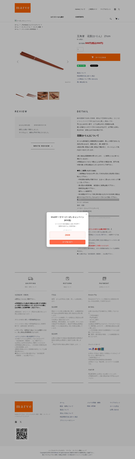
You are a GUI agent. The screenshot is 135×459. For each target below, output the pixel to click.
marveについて (80, 9)
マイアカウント (105, 9)
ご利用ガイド (92, 9)
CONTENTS (79, 17)
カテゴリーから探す (57, 17)
